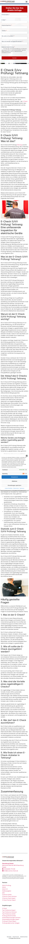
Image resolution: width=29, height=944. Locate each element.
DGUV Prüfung (6, 885)
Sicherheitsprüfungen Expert (10, 919)
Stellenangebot (6, 891)
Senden (14, 58)
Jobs (3, 893)
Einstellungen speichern (14, 485)
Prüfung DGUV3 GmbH (9, 916)
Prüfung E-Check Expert (9, 921)
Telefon (4, 30)
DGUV (4, 887)
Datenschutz (16, 488)
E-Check (25, 101)
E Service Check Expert (8, 898)
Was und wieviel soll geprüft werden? (12, 41)
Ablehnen (14, 481)
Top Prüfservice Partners (9, 912)
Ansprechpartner (7, 25)
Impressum (22, 488)
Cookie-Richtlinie (8, 488)
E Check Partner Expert (9, 900)
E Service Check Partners (9, 896)
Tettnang (19, 145)
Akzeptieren (14, 477)
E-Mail (4, 20)
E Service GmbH (7, 894)
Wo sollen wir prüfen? (8, 36)
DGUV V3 (5, 889)
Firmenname (5, 14)
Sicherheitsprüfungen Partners (11, 917)
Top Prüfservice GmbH (8, 914)
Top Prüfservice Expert (8, 910)
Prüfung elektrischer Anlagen (10, 923)
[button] (26, 456)
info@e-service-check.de (10, 871)
